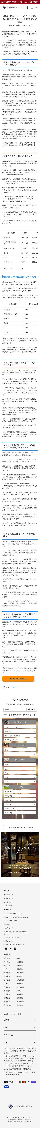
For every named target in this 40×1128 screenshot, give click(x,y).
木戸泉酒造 (20, 1001)
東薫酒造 (20, 965)
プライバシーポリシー (11, 937)
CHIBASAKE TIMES (10, 921)
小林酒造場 (20, 973)
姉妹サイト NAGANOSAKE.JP (14, 945)
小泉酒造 (7, 976)
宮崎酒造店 (20, 980)
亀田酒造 (7, 1001)
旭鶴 (18, 958)
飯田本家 (7, 965)
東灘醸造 (20, 994)
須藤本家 (20, 976)
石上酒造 (7, 973)
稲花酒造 (7, 998)
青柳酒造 (20, 969)
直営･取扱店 (8, 906)
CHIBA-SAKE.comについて (13, 914)
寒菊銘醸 (7, 991)
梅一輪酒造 (20, 987)
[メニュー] (36, 7)
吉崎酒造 (20, 983)
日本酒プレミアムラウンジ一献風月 (16, 917)
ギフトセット (8, 898)
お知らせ (7, 924)
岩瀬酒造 (20, 998)
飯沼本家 (7, 958)
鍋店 (5, 969)
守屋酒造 (7, 994)
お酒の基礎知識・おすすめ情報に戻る (22, 827)
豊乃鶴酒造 (7, 1005)
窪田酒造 (20, 962)
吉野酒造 (20, 1005)
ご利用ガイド (8, 928)
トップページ (8, 895)
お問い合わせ (8, 941)
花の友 (19, 991)
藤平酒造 (7, 980)
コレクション (8, 902)
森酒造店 (7, 983)
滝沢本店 (7, 962)
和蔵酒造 (7, 987)
